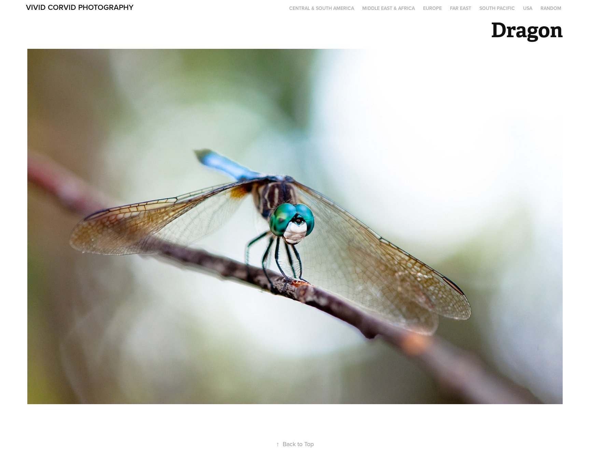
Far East (460, 8)
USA (527, 8)
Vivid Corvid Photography (80, 7)
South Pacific (497, 8)
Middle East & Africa (388, 8)
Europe (432, 8)
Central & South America (321, 8)
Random (550, 8)
